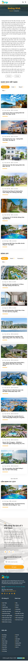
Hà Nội (17, 634)
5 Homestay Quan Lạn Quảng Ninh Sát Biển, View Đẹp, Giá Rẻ (13, 113)
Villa (16, 603)
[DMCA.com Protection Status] (21, 658)
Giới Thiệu (4, 603)
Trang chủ (11, 10)
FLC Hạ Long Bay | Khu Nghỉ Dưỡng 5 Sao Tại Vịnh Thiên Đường (13, 469)
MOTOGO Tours (19, 619)
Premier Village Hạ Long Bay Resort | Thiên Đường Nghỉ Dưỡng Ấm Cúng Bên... (14, 416)
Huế (16, 637)
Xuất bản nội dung (6, 611)
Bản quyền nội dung (6, 619)
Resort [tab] (21, 87)
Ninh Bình (17, 639)
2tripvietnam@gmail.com (10, 591)
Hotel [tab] (13, 87)
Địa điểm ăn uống (19, 613)
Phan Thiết (4, 643)
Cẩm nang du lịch (19, 617)
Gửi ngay (14, 567)
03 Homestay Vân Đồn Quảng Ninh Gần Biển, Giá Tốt (14, 165)
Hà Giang (4, 651)
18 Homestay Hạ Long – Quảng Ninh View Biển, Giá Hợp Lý (13, 139)
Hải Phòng (17, 645)
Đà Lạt (3, 639)
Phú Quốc (4, 645)
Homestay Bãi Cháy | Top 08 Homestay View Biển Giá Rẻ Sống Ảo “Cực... (14, 504)
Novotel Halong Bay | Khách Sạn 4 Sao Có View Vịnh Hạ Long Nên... (14, 311)
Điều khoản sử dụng (6, 622)
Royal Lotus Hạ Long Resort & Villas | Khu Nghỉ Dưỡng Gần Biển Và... (13, 285)
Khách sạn (17, 611)
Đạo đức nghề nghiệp (7, 615)
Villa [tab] (3, 90)
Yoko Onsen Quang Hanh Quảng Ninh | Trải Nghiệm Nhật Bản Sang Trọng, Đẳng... (13, 364)
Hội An (17, 647)
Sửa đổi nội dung (6, 613)
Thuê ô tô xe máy (19, 615)
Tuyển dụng (5, 607)
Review (17, 605)
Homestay (17, 609)
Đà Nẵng (4, 634)
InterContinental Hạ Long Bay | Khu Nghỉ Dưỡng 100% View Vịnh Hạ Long (13, 337)
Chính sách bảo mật (6, 617)
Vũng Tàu (4, 649)
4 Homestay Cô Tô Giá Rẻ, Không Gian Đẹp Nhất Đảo (13, 218)
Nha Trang (4, 641)
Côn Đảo (4, 637)
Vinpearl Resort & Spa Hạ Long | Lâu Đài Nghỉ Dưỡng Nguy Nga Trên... (13, 390)
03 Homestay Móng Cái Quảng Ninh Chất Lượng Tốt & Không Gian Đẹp (13, 191)
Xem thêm (13, 478)
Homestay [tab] (5, 87)
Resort (16, 607)
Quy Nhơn (4, 647)
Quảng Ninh (18, 643)
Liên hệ (4, 605)
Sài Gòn (17, 641)
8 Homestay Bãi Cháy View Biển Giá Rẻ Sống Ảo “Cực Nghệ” (13, 244)
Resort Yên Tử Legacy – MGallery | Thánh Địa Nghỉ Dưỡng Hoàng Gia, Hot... (14, 443)
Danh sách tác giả (6, 609)
